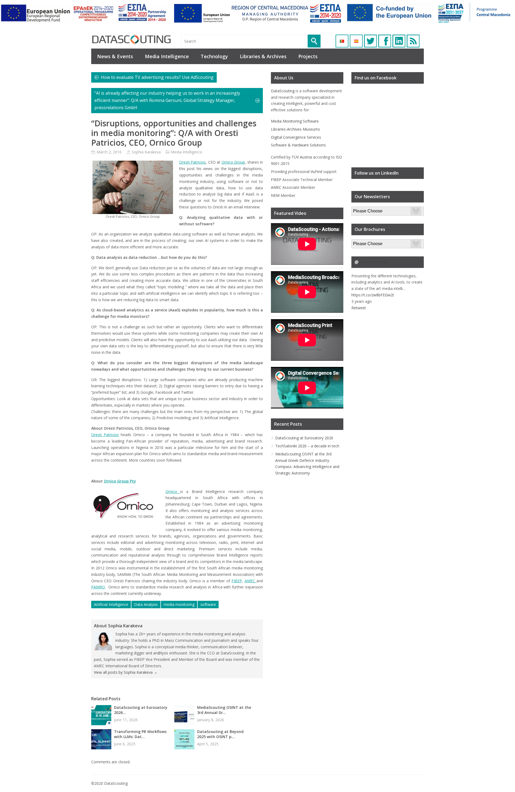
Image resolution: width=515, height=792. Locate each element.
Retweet (358, 307)
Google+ (398, 41)
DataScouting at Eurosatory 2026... (140, 710)
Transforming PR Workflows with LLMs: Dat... (140, 734)
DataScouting (283, 90)
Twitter (370, 41)
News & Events (115, 56)
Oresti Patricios (192, 162)
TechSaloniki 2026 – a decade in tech (307, 445)
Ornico (172, 491)
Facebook (384, 41)
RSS (413, 41)
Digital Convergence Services (296, 137)
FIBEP (236, 580)
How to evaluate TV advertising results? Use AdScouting (157, 77)
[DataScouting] (131, 39)
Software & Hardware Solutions (298, 145)
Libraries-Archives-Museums (295, 129)
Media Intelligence (167, 56)
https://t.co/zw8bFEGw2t (372, 294)
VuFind (316, 171)
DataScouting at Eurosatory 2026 (304, 437)
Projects (308, 56)
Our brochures (363, 242)
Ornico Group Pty (120, 481)
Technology (214, 56)
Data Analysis (146, 604)
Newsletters (361, 209)
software (208, 604)
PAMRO (98, 587)
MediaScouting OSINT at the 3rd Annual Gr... (224, 710)
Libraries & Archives (263, 56)
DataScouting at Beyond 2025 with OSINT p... (220, 734)
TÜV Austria (302, 157)
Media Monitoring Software (295, 121)
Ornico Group (233, 162)
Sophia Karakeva (146, 151)
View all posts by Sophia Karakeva (125, 672)
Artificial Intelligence (111, 604)
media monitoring (179, 604)
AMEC (250, 580)
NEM (275, 195)
